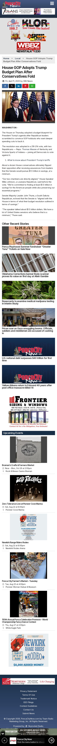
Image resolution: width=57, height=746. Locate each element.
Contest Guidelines (28, 706)
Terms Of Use (28, 695)
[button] (52, 3)
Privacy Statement (28, 691)
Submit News (29, 713)
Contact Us (28, 709)
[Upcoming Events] (28, 449)
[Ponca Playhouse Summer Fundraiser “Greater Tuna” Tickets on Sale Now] (28, 235)
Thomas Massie (29, 149)
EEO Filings (28, 702)
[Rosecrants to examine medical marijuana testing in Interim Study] (28, 290)
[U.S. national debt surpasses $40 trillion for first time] (28, 347)
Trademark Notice (28, 698)
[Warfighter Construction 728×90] (28, 731)
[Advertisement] (28, 11)
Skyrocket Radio (35, 726)
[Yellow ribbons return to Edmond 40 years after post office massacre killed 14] (28, 374)
